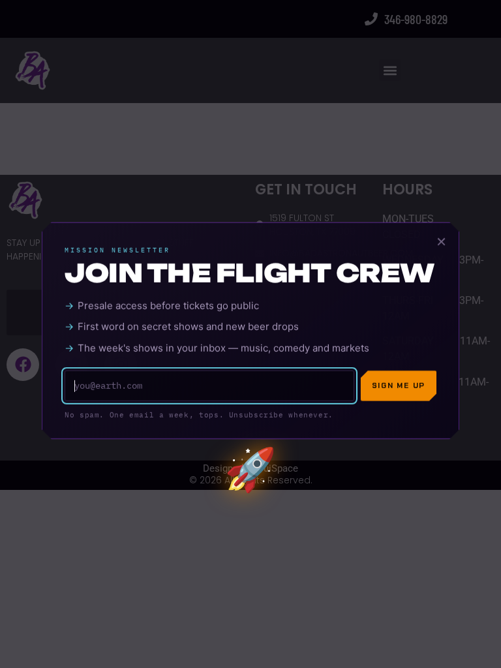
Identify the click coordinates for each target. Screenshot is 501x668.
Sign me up (398, 386)
